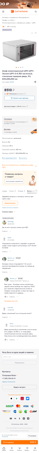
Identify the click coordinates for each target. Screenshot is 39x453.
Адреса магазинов (8, 382)
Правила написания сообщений (10, 207)
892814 (12, 82)
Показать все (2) (10, 301)
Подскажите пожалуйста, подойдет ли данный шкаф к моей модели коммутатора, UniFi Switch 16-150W (19, 246)
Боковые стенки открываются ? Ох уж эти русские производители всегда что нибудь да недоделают (18, 266)
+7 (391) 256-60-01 (8, 378)
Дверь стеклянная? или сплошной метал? (17, 313)
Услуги (12, 191)
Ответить (4, 231)
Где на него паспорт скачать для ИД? (15, 227)
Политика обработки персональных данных (19, 428)
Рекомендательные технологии (19, 431)
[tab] (12, 191)
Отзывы (21, 191)
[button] (4, 449)
